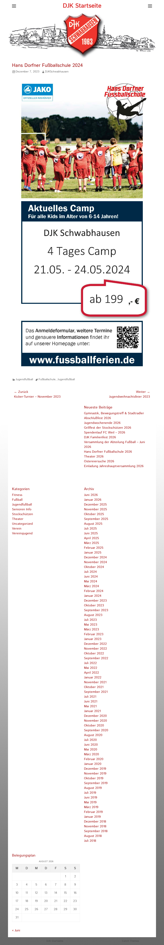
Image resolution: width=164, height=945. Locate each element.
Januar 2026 (92, 500)
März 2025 (91, 543)
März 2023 (91, 629)
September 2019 (96, 783)
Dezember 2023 (95, 600)
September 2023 (96, 610)
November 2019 (95, 773)
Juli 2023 (90, 620)
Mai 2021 (90, 706)
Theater (17, 519)
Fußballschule (47, 379)
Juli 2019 (90, 793)
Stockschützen (22, 514)
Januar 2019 (92, 817)
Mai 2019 (90, 802)
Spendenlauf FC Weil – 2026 (104, 432)
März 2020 (91, 754)
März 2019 (91, 807)
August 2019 (93, 788)
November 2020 (95, 720)
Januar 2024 (92, 596)
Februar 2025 (93, 548)
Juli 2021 (90, 696)
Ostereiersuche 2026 (99, 461)
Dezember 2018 (95, 821)
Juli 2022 (90, 663)
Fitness (17, 495)
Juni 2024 (91, 576)
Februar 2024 (93, 591)
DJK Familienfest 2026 (100, 437)
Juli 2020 (90, 740)
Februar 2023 (93, 634)
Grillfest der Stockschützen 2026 (107, 427)
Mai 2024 (90, 581)
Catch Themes (130, 941)
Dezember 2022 (95, 644)
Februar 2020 (93, 759)
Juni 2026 (91, 495)
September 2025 (96, 519)
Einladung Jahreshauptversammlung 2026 (114, 466)
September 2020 (96, 730)
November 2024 (95, 562)
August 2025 (93, 524)
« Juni (16, 930)
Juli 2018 (90, 841)
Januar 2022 (92, 677)
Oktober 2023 (94, 605)
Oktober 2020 (94, 725)
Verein (16, 528)
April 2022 (91, 672)
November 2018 (95, 826)
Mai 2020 (90, 749)
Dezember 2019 (95, 768)
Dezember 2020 (95, 716)
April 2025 (91, 538)
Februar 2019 (93, 812)
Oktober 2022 (94, 653)
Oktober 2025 (94, 514)
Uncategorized (22, 524)
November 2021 (95, 682)
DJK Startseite (82, 6)
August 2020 (93, 735)
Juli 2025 (90, 528)
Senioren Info (21, 509)
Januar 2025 (92, 552)
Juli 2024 (90, 572)
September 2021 (96, 692)
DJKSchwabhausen (57, 72)
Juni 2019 (90, 797)
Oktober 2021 (93, 687)
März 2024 (91, 586)
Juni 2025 (91, 533)
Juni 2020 (91, 744)
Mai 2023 (90, 624)
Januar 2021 (92, 711)
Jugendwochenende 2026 (102, 423)
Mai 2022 (90, 668)
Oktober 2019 (93, 778)
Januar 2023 (92, 639)
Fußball (17, 500)
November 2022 (95, 648)
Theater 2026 (94, 456)
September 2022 (96, 658)
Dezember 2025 (95, 504)
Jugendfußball (24, 379)
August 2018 (93, 836)
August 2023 (93, 615)
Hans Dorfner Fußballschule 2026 (108, 451)
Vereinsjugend (22, 533)
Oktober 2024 (94, 567)
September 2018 (96, 831)
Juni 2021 (90, 701)
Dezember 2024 (95, 557)
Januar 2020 (92, 764)
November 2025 (95, 509)
